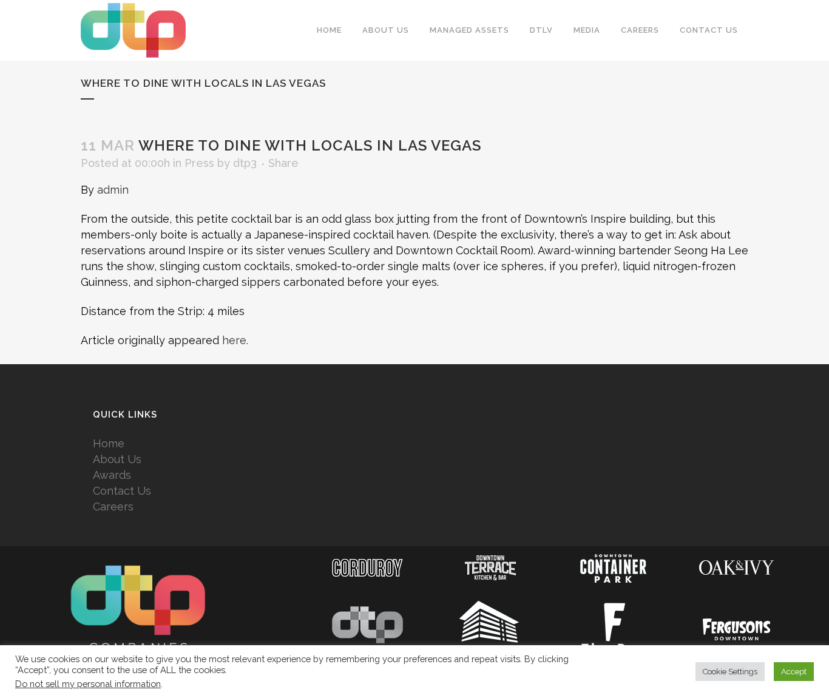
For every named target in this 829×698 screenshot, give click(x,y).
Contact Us (122, 490)
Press (199, 163)
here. (235, 340)
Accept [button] (794, 671)
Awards (112, 475)
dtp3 (245, 163)
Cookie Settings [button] (730, 671)
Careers (113, 506)
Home (108, 443)
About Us (117, 459)
